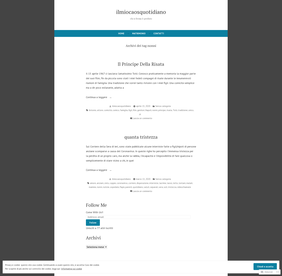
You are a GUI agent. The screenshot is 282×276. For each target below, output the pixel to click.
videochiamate (184, 187)
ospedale (114, 187)
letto (175, 183)
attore (100, 110)
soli (165, 187)
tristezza (172, 187)
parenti (128, 187)
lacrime (162, 183)
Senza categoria (163, 106)
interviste (153, 183)
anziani (100, 183)
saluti (146, 187)
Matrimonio (139, 33)
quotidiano (138, 187)
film (134, 110)
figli (130, 110)
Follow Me (96, 205)
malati (189, 183)
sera (161, 187)
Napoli (148, 110)
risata (169, 110)
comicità (108, 110)
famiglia (124, 110)
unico (190, 110)
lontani (182, 183)
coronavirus (122, 183)
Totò (175, 110)
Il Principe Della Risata (141, 64)
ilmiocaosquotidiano (141, 12)
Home (121, 33)
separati (154, 187)
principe (162, 110)
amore (93, 183)
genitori (141, 110)
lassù (169, 183)
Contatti (158, 33)
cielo (106, 183)
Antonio (92, 110)
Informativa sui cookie (71, 268)
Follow (92, 222)
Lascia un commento (142, 118)
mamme (92, 187)
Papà (122, 187)
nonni (154, 110)
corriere (132, 183)
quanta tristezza (141, 137)
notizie (106, 187)
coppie (113, 183)
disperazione (142, 183)
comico (116, 110)
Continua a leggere (97, 97)
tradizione (183, 110)
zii (140, 114)
